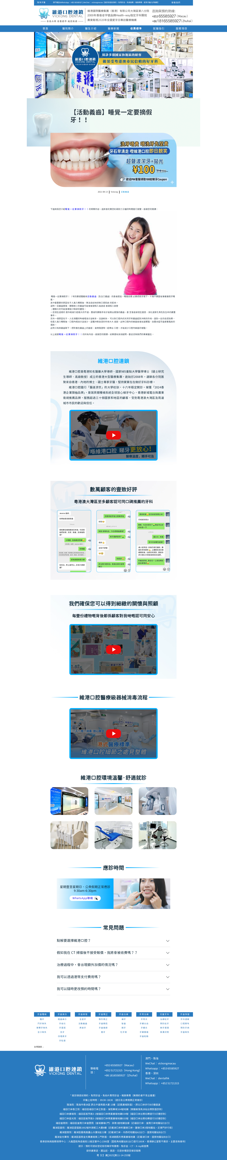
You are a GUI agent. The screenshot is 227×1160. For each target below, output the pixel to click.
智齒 (124, 1024)
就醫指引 (159, 28)
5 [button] (169, 95)
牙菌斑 (62, 1028)
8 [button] (182, 95)
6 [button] (173, 95)
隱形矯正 (103, 1019)
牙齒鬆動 (144, 1036)
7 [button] (177, 95)
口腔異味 (184, 1024)
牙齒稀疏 (103, 1024)
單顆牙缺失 (42, 1028)
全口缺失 (42, 1032)
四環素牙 (62, 1036)
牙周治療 (144, 1014)
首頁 (45, 28)
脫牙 (124, 1028)
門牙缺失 (42, 1024)
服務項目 (181, 28)
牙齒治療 (123, 1014)
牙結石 (62, 1024)
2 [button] (156, 95)
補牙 (124, 1019)
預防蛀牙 (164, 1024)
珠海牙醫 (41, 2)
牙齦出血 (144, 1024)
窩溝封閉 (164, 1032)
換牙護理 (164, 1028)
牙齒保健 (185, 1014)
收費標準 (136, 28)
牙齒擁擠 (103, 1028)
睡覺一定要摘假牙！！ (77, 209)
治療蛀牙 (164, 1019)
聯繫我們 (176, 3)
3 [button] (160, 95)
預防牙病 (184, 1028)
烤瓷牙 (82, 1028)
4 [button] (164, 95)
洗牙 (62, 1032)
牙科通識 (184, 1019)
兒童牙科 (164, 1014)
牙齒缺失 (184, 1032)
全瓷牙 (82, 1019)
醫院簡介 (68, 28)
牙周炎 (144, 1019)
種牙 (42, 1019)
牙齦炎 (144, 1028)
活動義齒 (125, 192)
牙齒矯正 (103, 1014)
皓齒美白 (62, 1019)
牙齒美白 (62, 1014)
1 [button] (151, 95)
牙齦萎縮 (144, 1032)
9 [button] (186, 95)
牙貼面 (62, 1041)
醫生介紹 (91, 28)
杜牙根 (123, 1032)
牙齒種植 (42, 1014)
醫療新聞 (113, 28)
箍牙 (103, 1032)
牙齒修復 (83, 1014)
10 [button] (191, 95)
